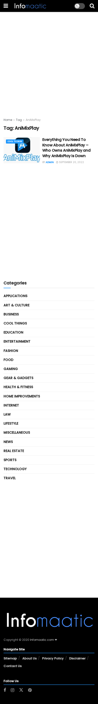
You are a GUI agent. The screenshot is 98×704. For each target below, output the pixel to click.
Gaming (11, 368)
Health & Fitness (18, 387)
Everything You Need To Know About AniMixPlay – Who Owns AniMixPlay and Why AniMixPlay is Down (66, 147)
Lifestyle (11, 423)
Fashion (11, 350)
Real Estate (14, 450)
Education (13, 332)
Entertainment (17, 341)
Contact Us (13, 666)
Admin (50, 162)
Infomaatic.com (42, 640)
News (8, 441)
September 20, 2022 (71, 162)
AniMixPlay (33, 120)
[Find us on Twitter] (21, 690)
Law (7, 414)
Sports (10, 459)
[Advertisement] (49, 61)
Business (11, 314)
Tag (19, 120)
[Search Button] (92, 6)
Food (8, 359)
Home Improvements (22, 396)
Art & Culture (16, 305)
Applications (15, 295)
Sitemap (10, 658)
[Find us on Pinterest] (30, 690)
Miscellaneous (17, 432)
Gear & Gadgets (18, 377)
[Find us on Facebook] (5, 690)
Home (8, 120)
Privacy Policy (53, 658)
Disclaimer (77, 658)
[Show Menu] (6, 6)
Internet (11, 405)
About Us (29, 658)
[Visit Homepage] (30, 6)
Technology (15, 469)
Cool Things (15, 141)
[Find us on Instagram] (12, 690)
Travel (10, 478)
